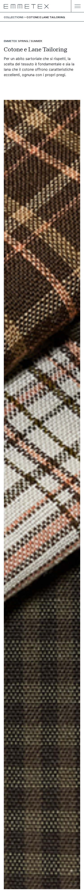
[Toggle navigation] (77, 6)
